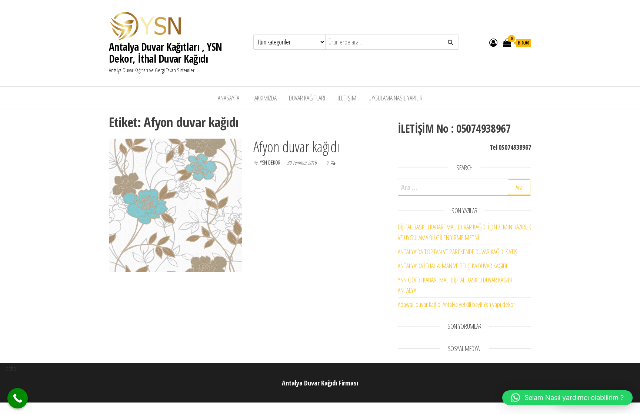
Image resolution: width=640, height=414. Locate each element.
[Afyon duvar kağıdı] (175, 204)
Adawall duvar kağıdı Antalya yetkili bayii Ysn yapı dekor (456, 304)
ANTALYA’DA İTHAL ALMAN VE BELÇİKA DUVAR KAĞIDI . (453, 265)
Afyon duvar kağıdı (296, 146)
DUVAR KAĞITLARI (307, 97)
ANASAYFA (228, 97)
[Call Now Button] (17, 398)
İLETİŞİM (346, 97)
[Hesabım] (493, 42)
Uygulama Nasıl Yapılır (396, 97)
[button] (567, 397)
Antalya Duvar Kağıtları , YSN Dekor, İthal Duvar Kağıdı (165, 53)
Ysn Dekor (270, 162)
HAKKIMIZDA (264, 97)
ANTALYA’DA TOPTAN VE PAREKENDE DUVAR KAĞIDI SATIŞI (458, 251)
